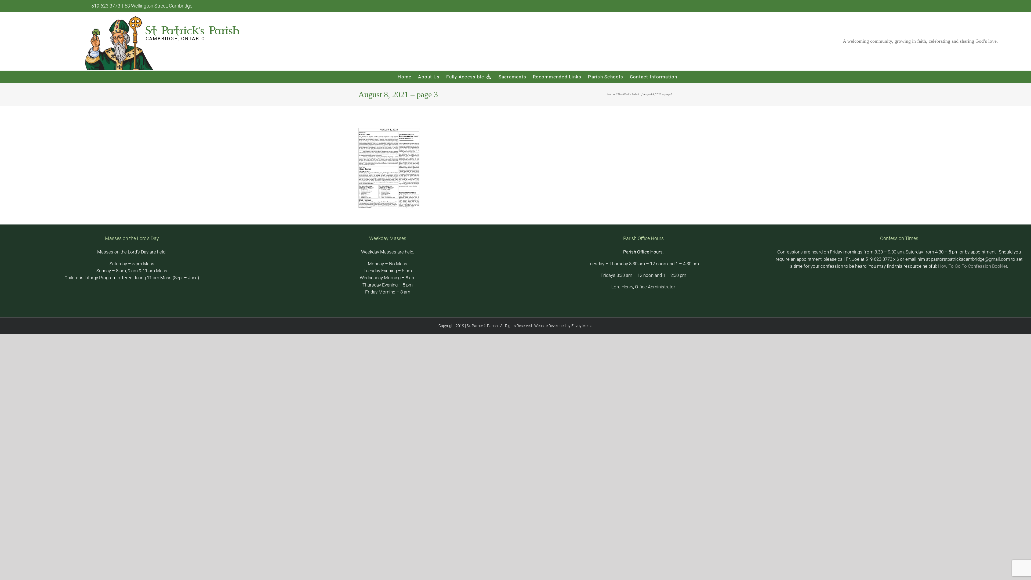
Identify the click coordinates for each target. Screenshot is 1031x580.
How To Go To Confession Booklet (972, 266)
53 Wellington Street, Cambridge (158, 6)
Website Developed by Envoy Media (563, 326)
